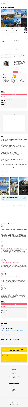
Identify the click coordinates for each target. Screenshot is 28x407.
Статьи (14, 366)
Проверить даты (14, 94)
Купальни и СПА (8, 330)
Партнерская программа (8, 399)
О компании (2, 399)
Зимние (2, 332)
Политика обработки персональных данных (14, 376)
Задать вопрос (16, 72)
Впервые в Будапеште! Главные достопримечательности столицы (10, 290)
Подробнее (21, 72)
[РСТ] (17, 404)
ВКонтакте (13, 390)
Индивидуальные (23, 330)
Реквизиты (22, 399)
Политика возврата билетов (14, 372)
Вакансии (19, 399)
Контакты (25, 399)
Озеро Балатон (3, 325)
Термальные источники (15, 330)
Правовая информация (14, 399)
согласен (4, 357)
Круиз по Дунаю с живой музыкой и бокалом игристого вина (9, 262)
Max (15, 390)
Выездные (2, 330)
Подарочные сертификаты (14, 369)
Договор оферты (14, 373)
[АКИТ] (15, 404)
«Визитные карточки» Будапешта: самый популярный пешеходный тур (11, 248)
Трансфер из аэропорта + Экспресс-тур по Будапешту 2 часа (9, 276)
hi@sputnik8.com (14, 391)
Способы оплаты (14, 377)
